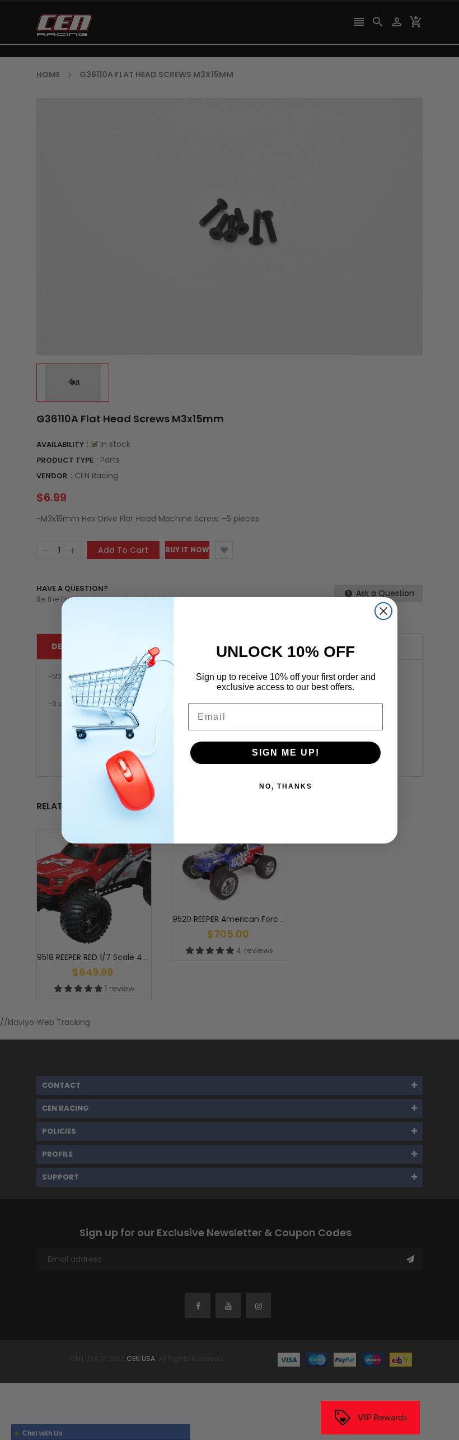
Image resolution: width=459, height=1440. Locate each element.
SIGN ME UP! (286, 752)
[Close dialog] (383, 611)
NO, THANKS (285, 786)
